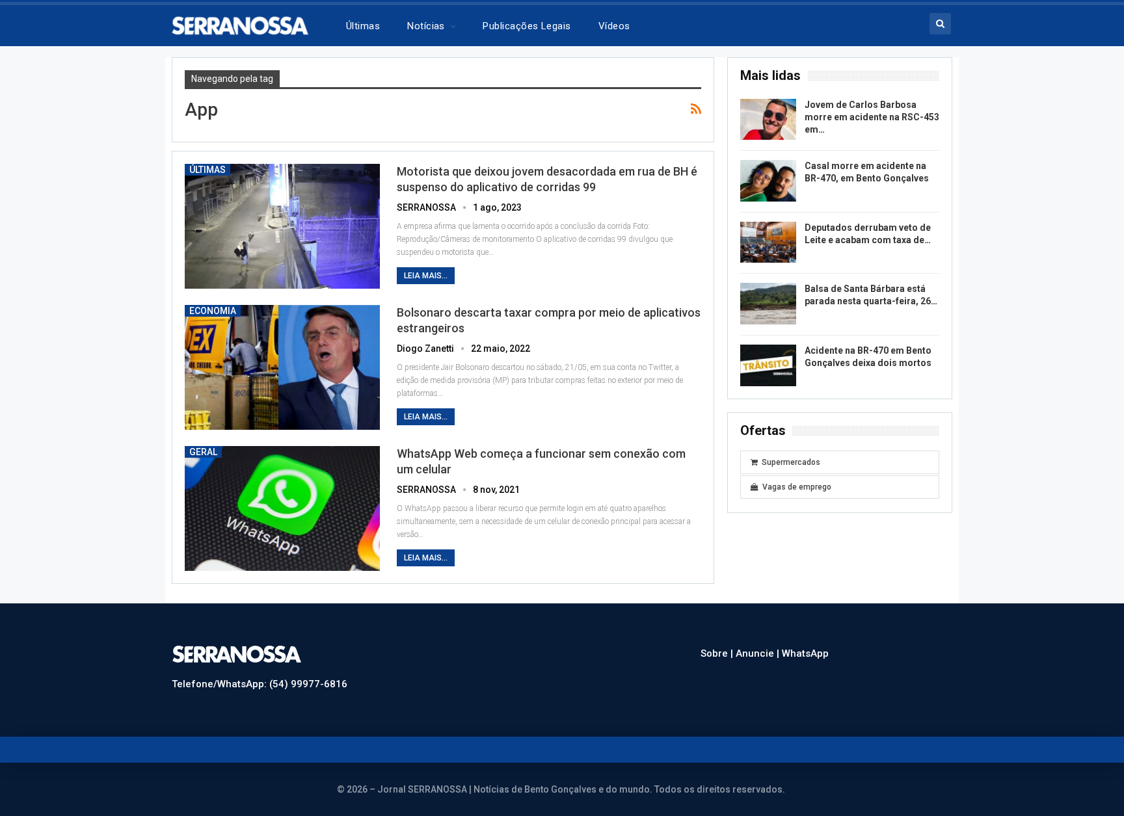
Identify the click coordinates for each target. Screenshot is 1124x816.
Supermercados (791, 462)
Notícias (426, 26)
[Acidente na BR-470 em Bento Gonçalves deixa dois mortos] (768, 365)
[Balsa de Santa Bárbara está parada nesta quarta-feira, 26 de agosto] (768, 303)
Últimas (363, 26)
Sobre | (718, 653)
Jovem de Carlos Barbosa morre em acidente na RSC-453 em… (872, 117)
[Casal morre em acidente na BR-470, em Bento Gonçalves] (768, 181)
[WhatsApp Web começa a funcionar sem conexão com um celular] (282, 508)
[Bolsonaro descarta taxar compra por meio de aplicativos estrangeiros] (282, 367)
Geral (203, 452)
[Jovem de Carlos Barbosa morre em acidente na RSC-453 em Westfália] (768, 119)
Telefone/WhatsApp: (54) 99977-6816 (259, 684)
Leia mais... (426, 275)
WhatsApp (805, 653)
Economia (212, 311)
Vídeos (614, 26)
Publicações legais (526, 26)
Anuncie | (759, 653)
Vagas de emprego (796, 487)
